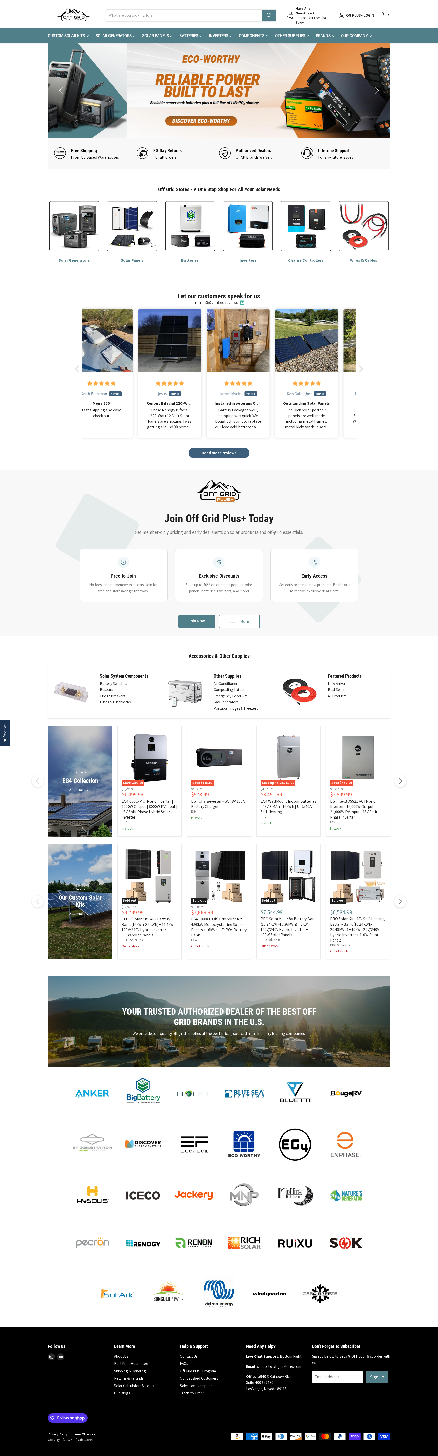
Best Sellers (337, 689)
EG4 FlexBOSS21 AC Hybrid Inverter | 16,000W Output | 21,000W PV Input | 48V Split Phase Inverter (353, 809)
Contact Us (188, 1356)
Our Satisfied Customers (199, 1378)
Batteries (189, 35)
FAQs (184, 1363)
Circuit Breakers (112, 696)
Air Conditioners (226, 683)
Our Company (355, 35)
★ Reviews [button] (4, 733)
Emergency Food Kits (230, 696)
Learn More (239, 621)
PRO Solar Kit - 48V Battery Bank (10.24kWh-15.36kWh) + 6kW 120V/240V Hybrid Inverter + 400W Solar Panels (288, 926)
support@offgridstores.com (279, 1366)
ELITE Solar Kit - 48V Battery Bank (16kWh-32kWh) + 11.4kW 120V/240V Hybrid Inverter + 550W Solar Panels (148, 927)
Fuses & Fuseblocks (115, 702)
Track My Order (192, 1393)
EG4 (124, 822)
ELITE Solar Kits (132, 940)
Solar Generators (114, 35)
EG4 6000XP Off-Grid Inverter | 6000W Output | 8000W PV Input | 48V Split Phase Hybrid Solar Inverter (149, 809)
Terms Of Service (84, 1434)
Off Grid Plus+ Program (198, 1371)
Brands (324, 35)
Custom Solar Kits (67, 35)
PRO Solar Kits (270, 940)
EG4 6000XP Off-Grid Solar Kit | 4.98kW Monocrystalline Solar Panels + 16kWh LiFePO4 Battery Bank (219, 927)
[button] (78, 368)
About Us (121, 1356)
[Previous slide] (62, 90)
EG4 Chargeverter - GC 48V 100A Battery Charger (218, 803)
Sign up (377, 1377)
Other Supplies (290, 35)
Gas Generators (226, 702)
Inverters (219, 35)
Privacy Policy (57, 1434)
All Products (337, 696)
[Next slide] (376, 90)
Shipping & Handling (130, 1371)
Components (252, 35)
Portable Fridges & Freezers (236, 708)
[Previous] (38, 781)
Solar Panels (156, 35)
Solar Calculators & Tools (134, 1385)
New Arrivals (337, 683)
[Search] (269, 15)
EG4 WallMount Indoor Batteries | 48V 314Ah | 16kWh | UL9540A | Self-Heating (288, 806)
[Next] (400, 781)
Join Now (197, 621)
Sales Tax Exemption (196, 1385)
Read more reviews (219, 452)
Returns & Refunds (128, 1378)
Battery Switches (113, 683)
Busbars (106, 689)
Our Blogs (122, 1393)
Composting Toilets (229, 689)
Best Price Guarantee (131, 1363)
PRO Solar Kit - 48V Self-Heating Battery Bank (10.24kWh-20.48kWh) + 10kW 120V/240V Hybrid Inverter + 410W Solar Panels (357, 929)
